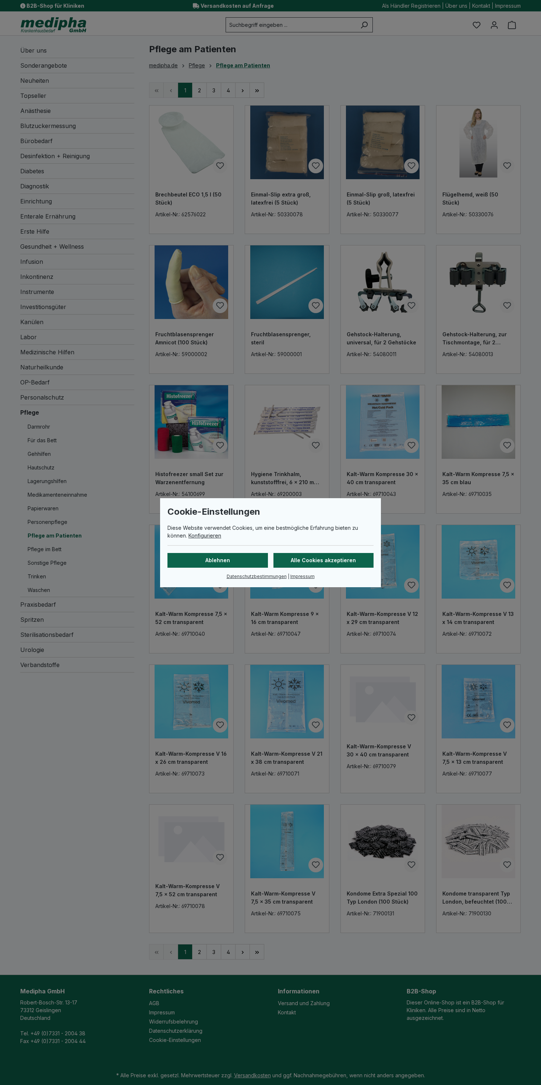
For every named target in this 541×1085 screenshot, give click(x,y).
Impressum (302, 576)
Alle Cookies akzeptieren (323, 560)
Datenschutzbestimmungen (257, 576)
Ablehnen (217, 560)
